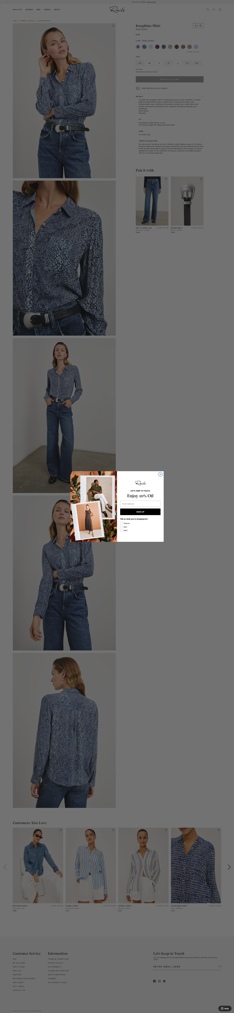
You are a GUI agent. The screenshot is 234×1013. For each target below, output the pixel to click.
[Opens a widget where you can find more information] (225, 1009)
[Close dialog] (160, 474)
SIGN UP (140, 511)
